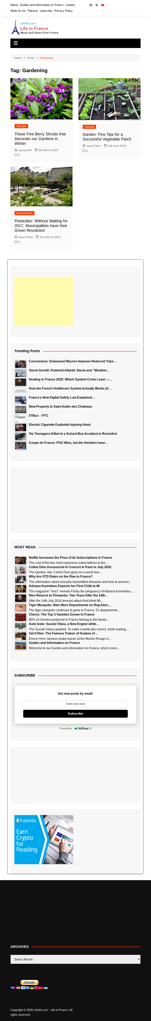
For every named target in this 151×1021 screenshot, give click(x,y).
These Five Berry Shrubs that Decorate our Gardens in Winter (40, 139)
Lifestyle (21, 126)
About (14, 4)
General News (24, 213)
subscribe (46, 10)
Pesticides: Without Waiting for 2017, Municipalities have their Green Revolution (41, 226)
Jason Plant (93, 145)
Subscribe (75, 713)
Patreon (33, 10)
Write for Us (18, 10)
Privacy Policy (63, 10)
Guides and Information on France (42, 4)
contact (70, 4)
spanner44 (25, 150)
